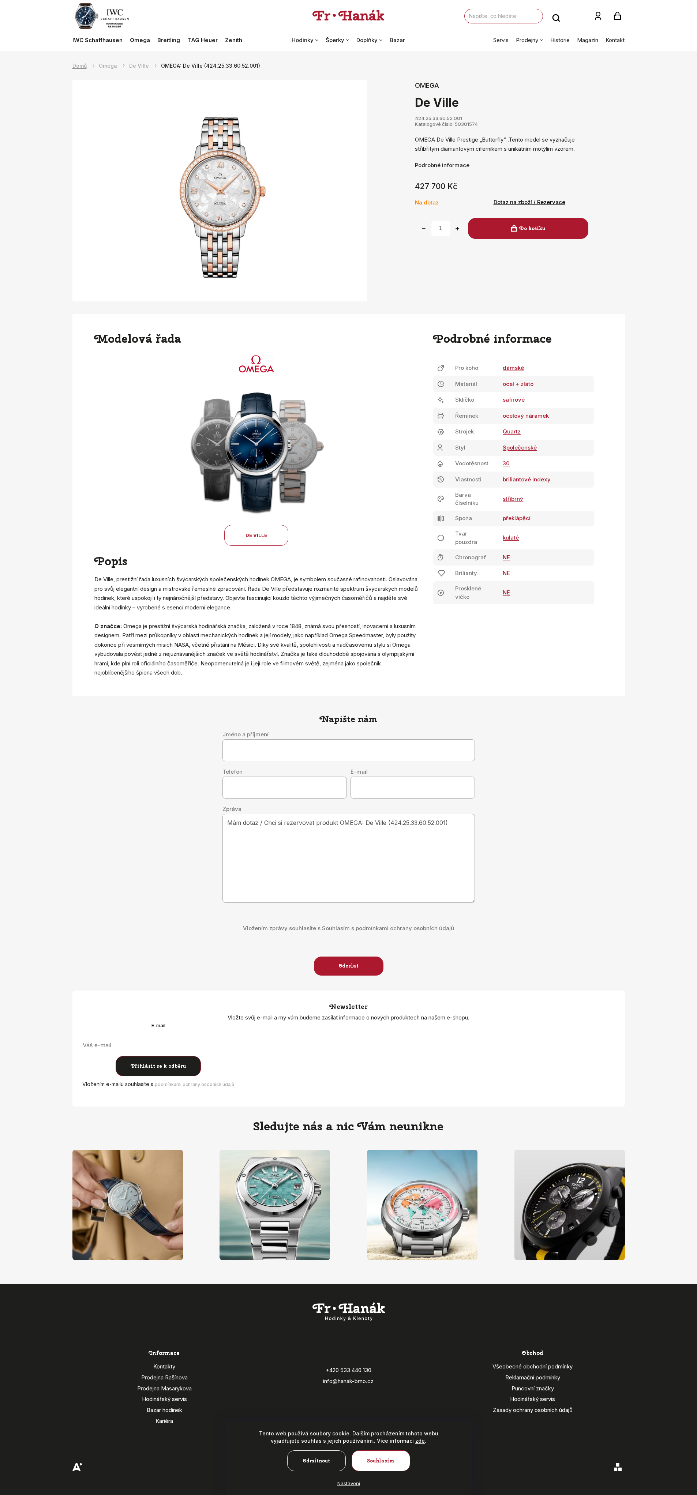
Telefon (232, 772)
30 (506, 463)
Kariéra (164, 1420)
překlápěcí (517, 518)
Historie (560, 40)
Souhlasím (380, 1461)
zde (420, 1441)
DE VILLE (256, 535)
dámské (513, 367)
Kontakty (164, 1366)
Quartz (512, 431)
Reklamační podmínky (532, 1377)
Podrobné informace (442, 165)
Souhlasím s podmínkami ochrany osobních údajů (388, 928)
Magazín (587, 40)
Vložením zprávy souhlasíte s (348, 928)
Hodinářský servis (164, 1399)
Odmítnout (316, 1461)
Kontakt (615, 40)
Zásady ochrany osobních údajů (533, 1409)
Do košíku (532, 228)
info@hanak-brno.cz (348, 1381)
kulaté (511, 537)
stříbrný (513, 498)
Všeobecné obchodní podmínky (532, 1366)
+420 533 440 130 (348, 1370)
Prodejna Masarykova (164, 1388)
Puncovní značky (532, 1388)
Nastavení (348, 1483)
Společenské (520, 447)
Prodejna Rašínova (164, 1377)
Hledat (556, 16)
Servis (501, 40)
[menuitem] (99, 40)
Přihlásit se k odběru (158, 1066)
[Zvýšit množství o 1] (457, 228)
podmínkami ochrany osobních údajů (194, 1084)
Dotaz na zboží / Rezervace (529, 202)
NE (506, 557)
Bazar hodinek (164, 1409)
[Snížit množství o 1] (423, 228)
